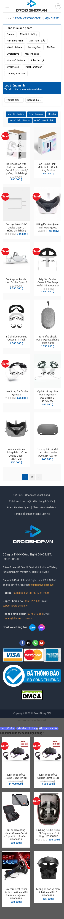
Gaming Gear (34, 47)
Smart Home (13, 53)
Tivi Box (51, 47)
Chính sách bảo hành (44, 507)
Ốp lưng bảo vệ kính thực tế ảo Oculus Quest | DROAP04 (47, 452)
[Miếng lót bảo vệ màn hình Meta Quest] (47, 204)
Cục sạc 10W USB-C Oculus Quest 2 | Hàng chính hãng (16, 227)
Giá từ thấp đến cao (20, 120)
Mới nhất (52, 114)
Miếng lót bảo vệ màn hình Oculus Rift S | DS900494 (48, 892)
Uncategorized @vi (16, 73)
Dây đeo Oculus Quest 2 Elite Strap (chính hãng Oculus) (47, 282)
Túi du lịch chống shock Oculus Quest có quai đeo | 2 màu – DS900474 (16, 835)
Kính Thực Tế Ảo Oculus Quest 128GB (16, 776)
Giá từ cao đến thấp (44, 120)
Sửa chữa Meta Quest (19, 507)
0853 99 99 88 (32, 601)
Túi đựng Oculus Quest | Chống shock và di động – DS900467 (48, 833)
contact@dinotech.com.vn (17, 618)
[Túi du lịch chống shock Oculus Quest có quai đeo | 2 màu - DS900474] (16, 809)
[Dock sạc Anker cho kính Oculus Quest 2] (16, 259)
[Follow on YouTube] (42, 643)
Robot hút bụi (37, 60)
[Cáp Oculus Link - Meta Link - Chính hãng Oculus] (47, 143)
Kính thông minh (15, 40)
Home (8, 18)
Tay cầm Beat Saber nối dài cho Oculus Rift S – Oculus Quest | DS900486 (16, 894)
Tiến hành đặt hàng (27, 728)
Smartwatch (13, 67)
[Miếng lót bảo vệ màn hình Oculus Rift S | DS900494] (48, 868)
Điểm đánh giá (36, 114)
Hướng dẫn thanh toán (27, 513)
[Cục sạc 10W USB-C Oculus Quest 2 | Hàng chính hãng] (16, 204)
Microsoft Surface (16, 60)
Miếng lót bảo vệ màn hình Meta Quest (47, 226)
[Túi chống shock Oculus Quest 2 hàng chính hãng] (47, 316)
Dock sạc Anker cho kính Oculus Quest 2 (16, 281)
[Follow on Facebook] (22, 643)
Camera (10, 34)
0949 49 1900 (41, 592)
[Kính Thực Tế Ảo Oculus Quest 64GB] (48, 754)
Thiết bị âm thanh (33, 67)
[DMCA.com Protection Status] (32, 694)
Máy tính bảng (32, 53)
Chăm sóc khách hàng (37, 495)
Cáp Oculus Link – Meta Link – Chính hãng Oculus (48, 167)
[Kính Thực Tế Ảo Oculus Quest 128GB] (16, 754)
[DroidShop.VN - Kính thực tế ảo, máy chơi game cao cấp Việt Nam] (31, 6)
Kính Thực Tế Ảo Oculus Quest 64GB (48, 776)
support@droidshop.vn (15, 605)
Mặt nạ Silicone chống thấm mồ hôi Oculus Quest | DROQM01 (16, 454)
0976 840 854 (35, 613)
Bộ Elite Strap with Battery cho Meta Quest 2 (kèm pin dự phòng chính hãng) (17, 169)
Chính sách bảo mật (20, 501)
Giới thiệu (18, 495)
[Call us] (35, 643)
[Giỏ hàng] (58, 6)
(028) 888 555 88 (22, 592)
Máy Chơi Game (14, 47)
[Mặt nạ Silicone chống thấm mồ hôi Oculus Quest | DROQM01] (16, 429)
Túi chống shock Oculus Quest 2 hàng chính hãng (47, 339)
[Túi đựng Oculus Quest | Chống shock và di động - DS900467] (48, 809)
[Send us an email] (29, 643)
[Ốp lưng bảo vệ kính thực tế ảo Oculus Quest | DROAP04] (47, 429)
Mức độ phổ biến (15, 114)
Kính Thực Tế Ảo (36, 40)
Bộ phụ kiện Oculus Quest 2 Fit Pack (16, 338)
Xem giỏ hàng (7, 728)
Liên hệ (46, 513)
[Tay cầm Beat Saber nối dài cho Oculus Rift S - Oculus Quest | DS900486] (16, 868)
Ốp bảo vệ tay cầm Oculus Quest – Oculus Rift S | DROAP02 (47, 396)
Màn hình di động (28, 34)
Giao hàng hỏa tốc (43, 501)
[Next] (39, 477)
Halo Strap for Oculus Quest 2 (16, 393)
